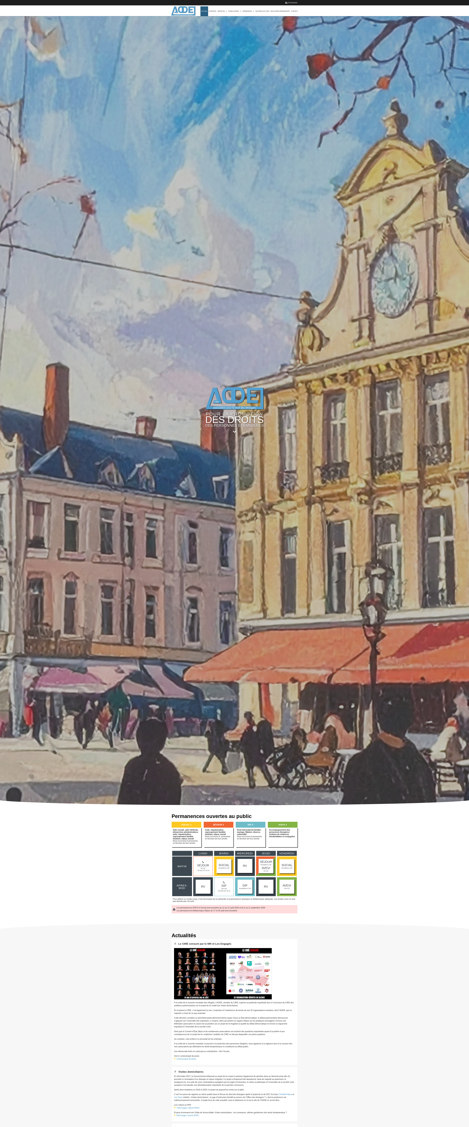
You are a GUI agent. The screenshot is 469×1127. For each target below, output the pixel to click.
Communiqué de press (186, 1059)
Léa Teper (178, 1097)
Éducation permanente (280, 11)
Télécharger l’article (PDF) (187, 1108)
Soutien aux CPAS (262, 11)
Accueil (204, 11)
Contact (294, 11)
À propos (212, 11)
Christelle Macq (285, 1094)
